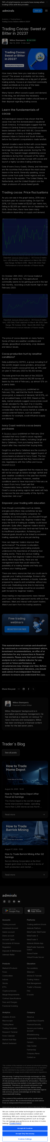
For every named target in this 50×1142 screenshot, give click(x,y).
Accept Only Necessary (25, 1134)
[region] (25, 1125)
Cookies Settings (25, 1139)
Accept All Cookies (25, 1128)
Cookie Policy (15, 1123)
